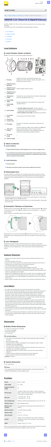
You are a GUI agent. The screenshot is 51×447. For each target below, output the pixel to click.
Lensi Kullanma (9, 31)
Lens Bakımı (9, 36)
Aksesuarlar (9, 39)
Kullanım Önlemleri (10, 34)
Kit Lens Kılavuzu (20, 15)
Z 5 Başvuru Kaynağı (11, 15)
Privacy (6, 441)
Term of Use (12, 441)
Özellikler (8, 41)
